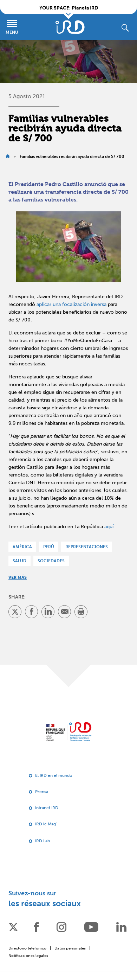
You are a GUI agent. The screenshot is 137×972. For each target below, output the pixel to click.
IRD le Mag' (46, 824)
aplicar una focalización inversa (71, 304)
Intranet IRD (46, 808)
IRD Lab (42, 841)
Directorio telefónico (27, 948)
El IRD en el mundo (53, 775)
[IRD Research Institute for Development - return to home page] (68, 731)
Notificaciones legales (28, 955)
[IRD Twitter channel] (13, 926)
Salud (19, 560)
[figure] (68, 246)
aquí (108, 527)
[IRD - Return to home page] (70, 27)
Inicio (7, 156)
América (22, 546)
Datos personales (70, 948)
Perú (48, 546)
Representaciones (86, 546)
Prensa (41, 791)
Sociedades (51, 560)
